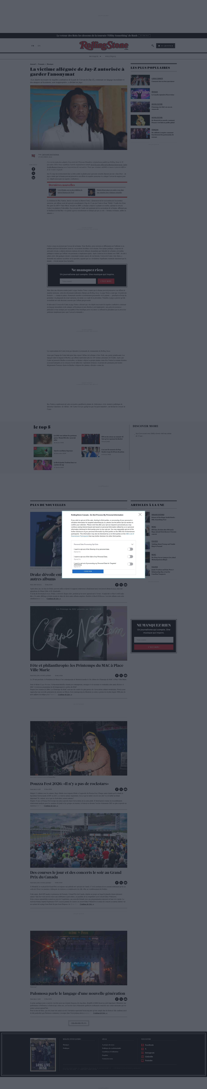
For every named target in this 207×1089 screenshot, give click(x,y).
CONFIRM (88, 571)
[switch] (130, 549)
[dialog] (103, 544)
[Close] (141, 515)
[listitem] (103, 544)
